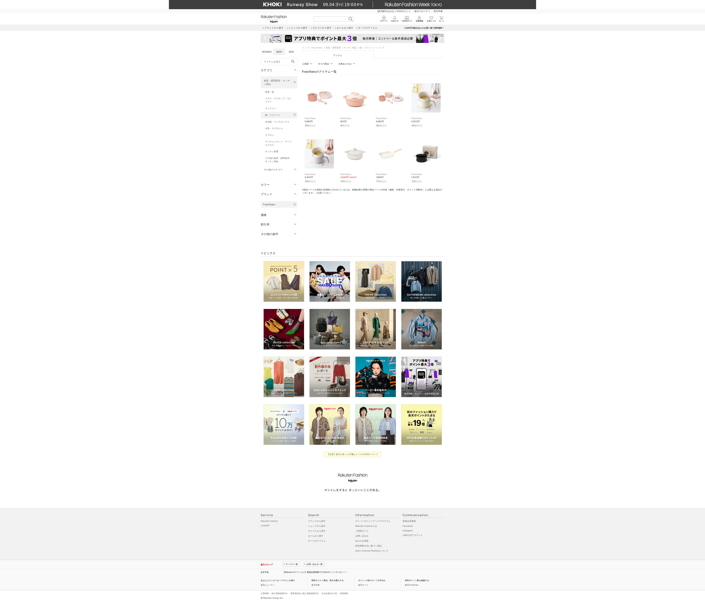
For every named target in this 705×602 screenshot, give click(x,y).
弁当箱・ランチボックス (277, 121)
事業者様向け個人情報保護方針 (304, 593)
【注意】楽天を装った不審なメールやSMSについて (352, 454)
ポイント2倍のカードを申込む (372, 580)
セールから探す (315, 535)
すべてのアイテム (317, 540)
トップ (305, 47)
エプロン (269, 135)
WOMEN (267, 51)
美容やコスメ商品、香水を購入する (327, 580)
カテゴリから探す (317, 531)
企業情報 (265, 593)
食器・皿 (269, 91)
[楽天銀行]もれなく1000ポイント (394, 11)
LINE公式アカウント (413, 535)
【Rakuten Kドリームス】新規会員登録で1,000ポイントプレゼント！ (315, 572)
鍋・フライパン (273, 115)
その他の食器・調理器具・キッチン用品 (278, 160)
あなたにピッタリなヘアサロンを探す (278, 580)
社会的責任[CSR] (329, 593)
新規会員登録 (409, 521)
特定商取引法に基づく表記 (368, 545)
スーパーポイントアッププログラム (373, 521)
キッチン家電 (271, 151)
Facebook (408, 526)
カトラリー (270, 108)
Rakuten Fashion (269, 521)
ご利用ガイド (361, 531)
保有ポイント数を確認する (417, 580)
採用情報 (344, 593)
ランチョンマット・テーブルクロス (278, 143)
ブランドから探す (317, 521)
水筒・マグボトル (274, 128)
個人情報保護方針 (280, 593)
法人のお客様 (361, 540)
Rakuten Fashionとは (366, 526)
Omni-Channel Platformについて (371, 550)
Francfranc (317, 47)
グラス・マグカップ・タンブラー (278, 100)
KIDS (291, 51)
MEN (279, 51)
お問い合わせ (361, 535)
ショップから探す (317, 526)
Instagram (408, 530)
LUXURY (265, 525)
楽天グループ (421, 11)
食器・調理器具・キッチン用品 (277, 82)
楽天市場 (438, 11)
